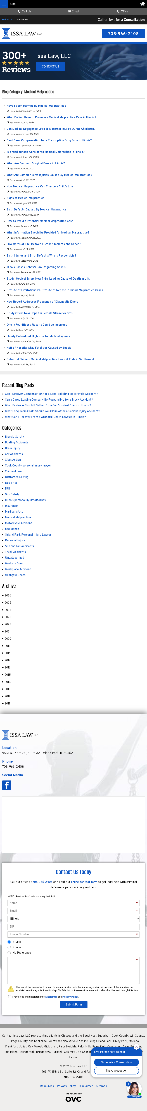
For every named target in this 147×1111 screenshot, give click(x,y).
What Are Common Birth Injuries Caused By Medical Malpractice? (49, 175)
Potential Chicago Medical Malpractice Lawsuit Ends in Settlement (50, 359)
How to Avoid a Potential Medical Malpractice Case (40, 221)
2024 (6, 610)
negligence (12, 529)
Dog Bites (11, 483)
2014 (6, 682)
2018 (6, 653)
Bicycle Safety (14, 437)
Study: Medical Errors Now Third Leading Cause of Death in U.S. (48, 279)
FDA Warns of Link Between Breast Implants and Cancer (43, 244)
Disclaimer (51, 996)
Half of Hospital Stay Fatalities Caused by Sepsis (39, 348)
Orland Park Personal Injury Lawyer (28, 535)
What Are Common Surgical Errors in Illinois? (36, 163)
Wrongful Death (15, 575)
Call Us (26, 11)
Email (75, 11)
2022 (6, 624)
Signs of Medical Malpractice (25, 198)
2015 (6, 675)
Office (124, 11)
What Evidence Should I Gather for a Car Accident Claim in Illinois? (48, 405)
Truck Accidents (15, 552)
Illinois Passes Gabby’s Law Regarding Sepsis (36, 267)
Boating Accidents (16, 443)
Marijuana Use (14, 512)
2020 (6, 639)
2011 (6, 704)
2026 (6, 596)
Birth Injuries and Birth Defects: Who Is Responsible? (41, 256)
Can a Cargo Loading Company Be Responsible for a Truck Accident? (49, 400)
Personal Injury (15, 540)
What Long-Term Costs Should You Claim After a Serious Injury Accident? (52, 411)
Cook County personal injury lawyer (28, 466)
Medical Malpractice (18, 517)
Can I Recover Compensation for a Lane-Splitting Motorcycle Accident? (51, 394)
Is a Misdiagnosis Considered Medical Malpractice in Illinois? (46, 152)
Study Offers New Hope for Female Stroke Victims (40, 313)
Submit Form (73, 1004)
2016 (6, 668)
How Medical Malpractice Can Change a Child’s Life (40, 186)
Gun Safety (12, 494)
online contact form (84, 882)
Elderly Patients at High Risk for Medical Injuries (38, 336)
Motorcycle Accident (18, 523)
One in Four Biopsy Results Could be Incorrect (37, 325)
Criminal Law (13, 471)
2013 (6, 689)
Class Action (13, 460)
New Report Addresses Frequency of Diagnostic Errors (42, 302)
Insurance (11, 506)
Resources (47, 1086)
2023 (6, 617)
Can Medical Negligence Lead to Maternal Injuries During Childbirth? (51, 129)
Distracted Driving (16, 477)
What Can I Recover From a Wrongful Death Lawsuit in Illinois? (45, 417)
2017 (6, 660)
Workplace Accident (18, 569)
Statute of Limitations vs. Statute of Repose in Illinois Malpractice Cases (55, 290)
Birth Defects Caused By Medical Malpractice (37, 210)
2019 (6, 646)
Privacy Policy (70, 996)
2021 (6, 632)
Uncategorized (14, 558)
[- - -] (4, 4)
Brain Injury (12, 448)
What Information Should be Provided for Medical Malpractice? (48, 233)
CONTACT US (50, 67)
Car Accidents (14, 454)
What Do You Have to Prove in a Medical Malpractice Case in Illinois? (51, 117)
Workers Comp (14, 563)
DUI (7, 489)
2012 (6, 696)
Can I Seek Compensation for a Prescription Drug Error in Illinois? (49, 140)
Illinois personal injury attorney (25, 500)
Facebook (22, 19)
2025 (6, 603)
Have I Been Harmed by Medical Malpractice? (37, 106)
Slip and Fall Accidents (19, 546)
